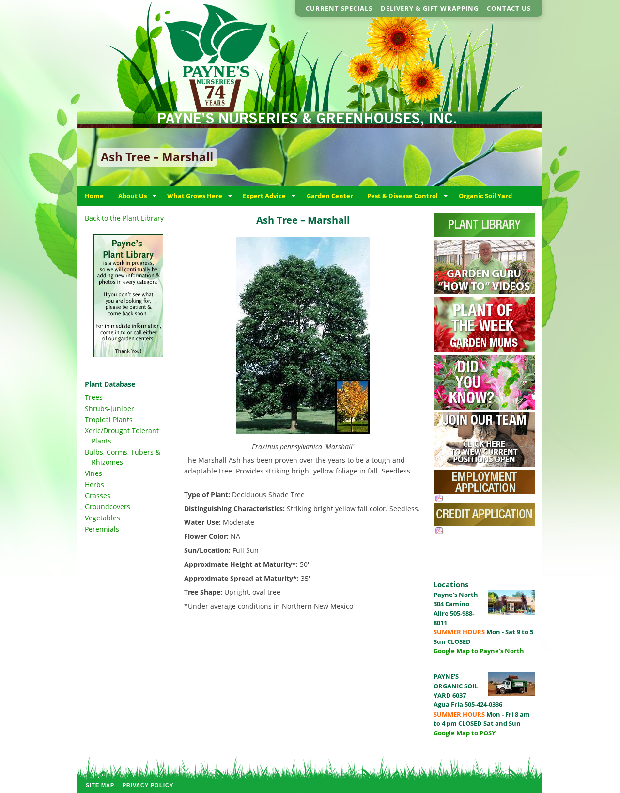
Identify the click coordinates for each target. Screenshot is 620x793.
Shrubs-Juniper (109, 408)
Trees (94, 397)
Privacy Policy (148, 785)
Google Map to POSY (465, 733)
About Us (132, 195)
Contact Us (509, 8)
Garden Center (330, 195)
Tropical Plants (109, 419)
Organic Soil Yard (485, 195)
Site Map (100, 785)
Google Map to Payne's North (479, 650)
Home (94, 195)
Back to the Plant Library (124, 218)
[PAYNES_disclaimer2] (128, 295)
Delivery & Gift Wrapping (430, 8)
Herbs (94, 484)
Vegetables (102, 517)
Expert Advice (264, 195)
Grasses (97, 495)
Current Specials (339, 8)
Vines (93, 473)
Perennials (102, 529)
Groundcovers (107, 506)
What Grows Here (194, 195)
